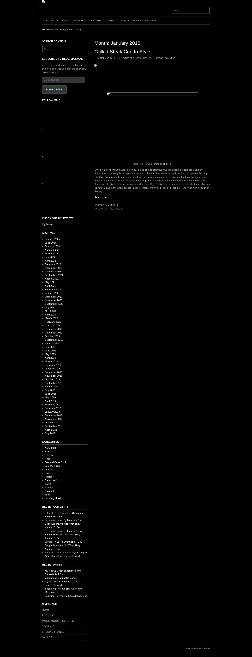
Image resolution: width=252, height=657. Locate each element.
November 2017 (53, 419)
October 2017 (52, 422)
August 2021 (52, 278)
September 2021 (54, 275)
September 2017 (54, 426)
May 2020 (50, 311)
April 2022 (50, 260)
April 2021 (50, 285)
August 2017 (52, 429)
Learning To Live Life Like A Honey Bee (66, 595)
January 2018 (52, 411)
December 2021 (53, 267)
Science (49, 487)
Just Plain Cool (53, 465)
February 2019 (53, 365)
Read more (101, 197)
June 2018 (50, 393)
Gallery (150, 20)
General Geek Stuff (55, 462)
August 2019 (52, 343)
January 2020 (52, 325)
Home (49, 20)
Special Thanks (131, 20)
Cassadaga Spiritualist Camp (60, 578)
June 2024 (50, 242)
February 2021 (53, 289)
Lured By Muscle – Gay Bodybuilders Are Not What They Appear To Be (63, 524)
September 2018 (54, 383)
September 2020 (54, 303)
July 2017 (50, 433)
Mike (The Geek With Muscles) (135, 58)
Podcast (63, 20)
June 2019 (50, 350)
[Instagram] (70, 156)
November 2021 (53, 271)
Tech (47, 494)
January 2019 (52, 368)
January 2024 (52, 246)
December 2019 (53, 329)
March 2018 (51, 404)
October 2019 (52, 336)
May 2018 (50, 397)
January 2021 (52, 293)
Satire (48, 483)
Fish (47, 451)
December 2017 (53, 415)
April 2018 (50, 401)
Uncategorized (53, 498)
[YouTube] (70, 209)
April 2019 (50, 357)
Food (112, 209)
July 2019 (50, 347)
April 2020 (50, 314)
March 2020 (51, 318)
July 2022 (50, 257)
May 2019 (50, 354)
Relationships (52, 480)
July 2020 (50, 307)
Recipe (119, 209)
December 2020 (53, 296)
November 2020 (53, 300)
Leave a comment (165, 58)
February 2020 (53, 321)
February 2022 (53, 264)
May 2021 (50, 282)
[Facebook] (70, 129)
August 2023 (52, 250)
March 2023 (51, 253)
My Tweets (48, 224)
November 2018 (53, 375)
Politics (48, 473)
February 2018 (53, 408)
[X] (70, 183)
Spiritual (49, 491)
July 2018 (50, 390)
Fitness (49, 455)
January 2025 (52, 239)
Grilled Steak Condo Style (122, 51)
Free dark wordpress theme (197, 648)
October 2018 (52, 379)
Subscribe (54, 89)
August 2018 (52, 386)
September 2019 (54, 339)
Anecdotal (50, 448)
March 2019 (51, 361)
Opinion (49, 469)
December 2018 (53, 372)
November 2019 (53, 332)
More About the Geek (87, 20)
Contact (111, 20)
